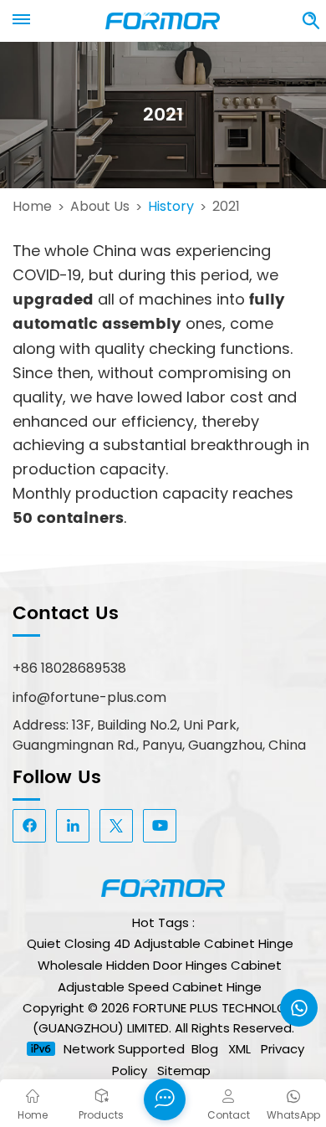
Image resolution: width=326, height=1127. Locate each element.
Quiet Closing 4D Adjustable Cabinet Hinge (160, 943)
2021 (226, 206)
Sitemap (184, 1070)
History (171, 206)
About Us (100, 206)
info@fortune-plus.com (89, 697)
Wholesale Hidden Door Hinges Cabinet (160, 965)
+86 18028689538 (69, 668)
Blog (204, 1049)
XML (239, 1049)
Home (32, 206)
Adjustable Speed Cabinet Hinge (160, 987)
